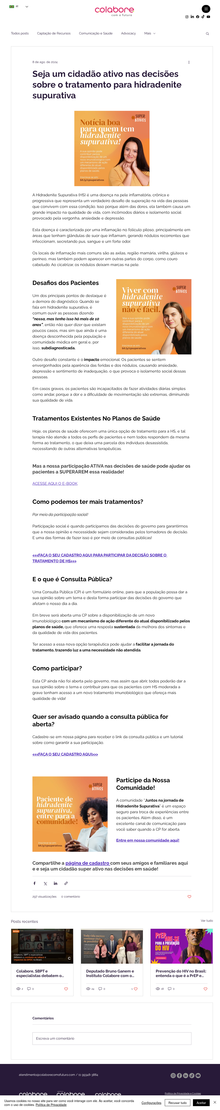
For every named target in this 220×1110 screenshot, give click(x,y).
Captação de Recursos (53, 33)
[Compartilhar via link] (66, 883)
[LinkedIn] (192, 17)
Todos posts (20, 33)
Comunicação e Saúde (96, 33)
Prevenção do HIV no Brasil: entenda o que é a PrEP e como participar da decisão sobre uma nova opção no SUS (181, 973)
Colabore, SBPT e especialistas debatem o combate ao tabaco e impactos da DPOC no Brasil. (39, 973)
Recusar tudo (177, 1103)
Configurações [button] (151, 1103)
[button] (207, 33)
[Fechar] (214, 1103)
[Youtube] (208, 17)
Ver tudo (207, 920)
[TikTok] (203, 17)
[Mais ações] (188, 62)
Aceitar (201, 1103)
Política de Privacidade (51, 1104)
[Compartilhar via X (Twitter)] (45, 883)
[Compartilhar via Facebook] (34, 883)
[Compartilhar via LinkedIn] (55, 883)
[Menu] (206, 9)
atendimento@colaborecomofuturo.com (47, 1074)
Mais (147, 33)
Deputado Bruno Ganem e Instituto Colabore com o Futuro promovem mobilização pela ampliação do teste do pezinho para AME (110, 973)
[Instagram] (187, 17)
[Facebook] (198, 17)
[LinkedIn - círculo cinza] (185, 1075)
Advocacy (128, 33)
